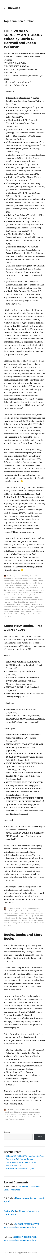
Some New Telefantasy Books (19, 1159)
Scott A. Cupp (35, 609)
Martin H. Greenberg (29, 599)
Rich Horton (38, 920)
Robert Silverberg (10, 923)
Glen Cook (13, 592)
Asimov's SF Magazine (35, 578)
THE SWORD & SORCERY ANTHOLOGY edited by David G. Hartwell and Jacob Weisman (23, 39)
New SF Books (33, 908)
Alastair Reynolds (10, 1112)
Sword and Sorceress (11, 611)
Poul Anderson (27, 920)
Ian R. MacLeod (14, 913)
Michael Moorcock (10, 918)
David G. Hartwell (15, 585)
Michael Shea (17, 602)
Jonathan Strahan (10, 597)
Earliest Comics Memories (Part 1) (21, 1168)
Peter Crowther (16, 1117)
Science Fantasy (23, 609)
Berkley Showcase (21, 580)
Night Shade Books (26, 604)
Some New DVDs (13, 1165)
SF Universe (12, 8)
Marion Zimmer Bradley (12, 599)
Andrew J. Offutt (21, 578)
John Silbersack (36, 595)
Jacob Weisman (24, 592)
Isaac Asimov (25, 913)
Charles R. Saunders (17, 583)
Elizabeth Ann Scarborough (14, 588)
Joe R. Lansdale (23, 595)
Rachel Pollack (23, 607)
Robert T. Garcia (23, 923)
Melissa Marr (38, 916)
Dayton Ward (10, 1211)
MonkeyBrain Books (11, 604)
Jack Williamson (37, 913)
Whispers (24, 614)
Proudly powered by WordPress (25, 1253)
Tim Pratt (33, 923)
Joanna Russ (12, 595)
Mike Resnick (32, 918)
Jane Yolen (34, 592)
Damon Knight (31, 583)
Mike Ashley (22, 918)
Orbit (36, 604)
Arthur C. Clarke (9, 911)
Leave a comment (17, 1119)
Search (7, 1132)
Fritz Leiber (21, 590)
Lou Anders (38, 597)
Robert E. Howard (10, 609)
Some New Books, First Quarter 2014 (23, 628)
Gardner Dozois (34, 1112)
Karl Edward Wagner (25, 597)
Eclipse (34, 585)
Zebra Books (32, 614)
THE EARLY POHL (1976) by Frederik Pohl (25, 1156)
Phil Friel (10, 576)
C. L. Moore (33, 580)
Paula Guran (17, 920)
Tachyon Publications (28, 611)
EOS (26, 588)
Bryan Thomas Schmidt (25, 911)
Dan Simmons (22, 1112)
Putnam (15, 607)
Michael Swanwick (29, 602)
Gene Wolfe (30, 590)
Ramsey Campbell (37, 607)
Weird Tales (15, 614)
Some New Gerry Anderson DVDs (21, 1162)
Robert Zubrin (27, 1117)
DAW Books (27, 585)
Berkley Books (9, 580)
